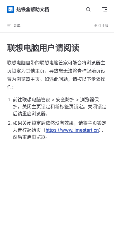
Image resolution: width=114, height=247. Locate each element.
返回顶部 (101, 25)
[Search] (88, 9)
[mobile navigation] (105, 9)
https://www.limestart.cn (72, 130)
